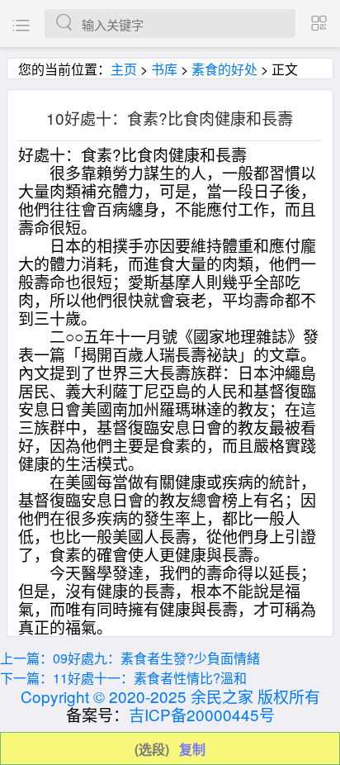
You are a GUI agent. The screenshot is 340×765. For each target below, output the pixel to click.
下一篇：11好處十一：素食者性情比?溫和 (123, 677)
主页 (124, 68)
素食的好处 (224, 68)
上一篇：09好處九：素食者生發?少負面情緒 (130, 658)
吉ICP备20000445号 (202, 714)
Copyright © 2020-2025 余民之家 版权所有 (170, 696)
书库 (164, 68)
